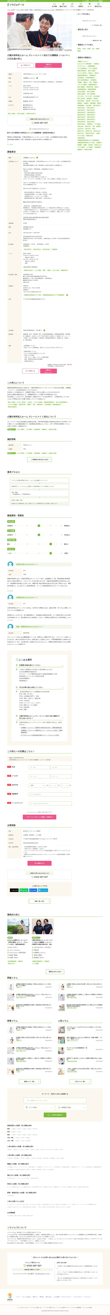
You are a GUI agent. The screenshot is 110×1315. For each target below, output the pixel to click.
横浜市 (32, 1149)
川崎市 (37, 1149)
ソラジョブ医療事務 (76, 1307)
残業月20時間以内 (12, 406)
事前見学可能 (22, 404)
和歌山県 (35, 1134)
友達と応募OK (81, 100)
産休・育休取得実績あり (62, 402)
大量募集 (80, 82)
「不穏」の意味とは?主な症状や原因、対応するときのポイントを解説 (84, 1069)
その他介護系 (51, 1169)
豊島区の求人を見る (55, 971)
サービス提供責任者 (82, 68)
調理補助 (39, 1169)
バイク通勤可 (29, 429)
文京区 (84, 48)
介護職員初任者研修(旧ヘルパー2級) (32, 295)
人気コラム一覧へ (80, 1081)
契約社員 (36, 950)
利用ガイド (35, 1296)
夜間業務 (98, 126)
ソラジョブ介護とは (26, 1296)
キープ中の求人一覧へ (97, 25)
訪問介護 (90, 145)
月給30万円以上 (27, 249)
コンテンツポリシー (78, 1296)
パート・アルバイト (14, 950)
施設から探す (18, 1215)
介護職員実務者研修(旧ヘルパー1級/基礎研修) (53, 295)
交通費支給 (54, 249)
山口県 (22, 1137)
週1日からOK (81, 133)
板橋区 (97, 48)
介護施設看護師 (91, 66)
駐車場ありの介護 (47, 1187)
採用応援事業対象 (82, 89)
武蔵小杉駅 (46, 1158)
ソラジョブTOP (11, 9)
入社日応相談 (96, 96)
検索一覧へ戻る (39, 901)
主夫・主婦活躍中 (91, 94)
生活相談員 (10, 1169)
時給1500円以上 (91, 117)
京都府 (14, 1134)
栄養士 (28, 1169)
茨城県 (14, 1128)
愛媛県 (27, 1137)
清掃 (44, 1169)
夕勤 (93, 126)
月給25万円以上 (37, 249)
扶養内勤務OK (81, 105)
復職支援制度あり (57, 404)
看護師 (85, 145)
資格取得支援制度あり (49, 402)
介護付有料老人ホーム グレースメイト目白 (44, 9)
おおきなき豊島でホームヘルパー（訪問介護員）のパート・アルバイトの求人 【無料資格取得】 (17, 942)
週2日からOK (97, 131)
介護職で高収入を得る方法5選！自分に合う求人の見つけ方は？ (84, 984)
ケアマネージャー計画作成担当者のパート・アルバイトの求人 (40, 735)
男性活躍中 (89, 98)
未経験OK (86, 103)
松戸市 (42, 1149)
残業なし (86, 82)
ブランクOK (80, 96)
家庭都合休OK (64, 270)
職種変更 (101, 1)
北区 (93, 48)
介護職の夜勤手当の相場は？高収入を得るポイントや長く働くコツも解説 (34, 984)
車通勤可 (29, 404)
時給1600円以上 (81, 117)
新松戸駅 (10, 1158)
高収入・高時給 (11, 113)
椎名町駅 (25, 101)
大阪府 (19, 1134)
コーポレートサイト (24, 1307)
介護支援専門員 (81, 138)
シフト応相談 (38, 270)
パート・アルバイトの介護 (23, 1178)
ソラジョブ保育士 (88, 1307)
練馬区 (79, 51)
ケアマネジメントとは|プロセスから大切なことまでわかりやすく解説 (84, 1027)
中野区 (88, 48)
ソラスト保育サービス (50, 1307)
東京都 (26, 9)
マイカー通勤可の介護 (13, 1187)
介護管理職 (57, 1167)
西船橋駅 (17, 1158)
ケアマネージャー (82, 66)
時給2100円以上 (91, 110)
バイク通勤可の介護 (25, 1187)
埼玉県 (19, 1128)
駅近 (34, 404)
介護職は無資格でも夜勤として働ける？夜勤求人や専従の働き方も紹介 (84, 995)
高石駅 (62, 1158)
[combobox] (56, 1100)
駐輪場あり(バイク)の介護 (60, 1187)
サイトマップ (87, 1296)
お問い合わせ (48, 1296)
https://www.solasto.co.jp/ (30, 842)
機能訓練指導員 (97, 1167)
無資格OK (80, 103)
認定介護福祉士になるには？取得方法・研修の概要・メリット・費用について (84, 1038)
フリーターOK (88, 96)
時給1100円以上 (91, 121)
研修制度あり (40, 404)
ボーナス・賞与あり (21, 402)
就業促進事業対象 (92, 89)
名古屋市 (56, 1149)
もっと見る (10, 144)
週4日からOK (81, 131)
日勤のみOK (88, 126)
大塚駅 (11, 957)
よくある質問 (86, 1)
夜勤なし (91, 73)
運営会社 (42, 1296)
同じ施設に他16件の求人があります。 (41, 129)
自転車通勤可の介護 (36, 1187)
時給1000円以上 (81, 124)
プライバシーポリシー (32, 812)
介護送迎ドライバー (76, 1167)
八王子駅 (33, 1158)
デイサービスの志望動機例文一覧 (77, 1048)
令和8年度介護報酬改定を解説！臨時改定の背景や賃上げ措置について (33, 1005)
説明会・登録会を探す (28, 1215)
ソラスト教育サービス (63, 1307)
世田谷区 (15, 1149)
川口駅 (22, 1158)
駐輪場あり (44, 429)
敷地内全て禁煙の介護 (83, 1187)
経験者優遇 (92, 103)
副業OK (99, 103)
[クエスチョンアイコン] (37, 78)
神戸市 (61, 1149)
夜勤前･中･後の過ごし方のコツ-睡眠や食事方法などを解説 (84, 1058)
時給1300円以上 (91, 119)
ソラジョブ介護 (19, 9)
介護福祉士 (96, 63)
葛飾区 (27, 1149)
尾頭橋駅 (53, 1158)
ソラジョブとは (93, 1)
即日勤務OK (93, 80)
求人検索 (10, 1215)
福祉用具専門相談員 (20, 1169)
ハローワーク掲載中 (12, 404)
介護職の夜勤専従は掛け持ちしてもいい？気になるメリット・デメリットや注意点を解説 (34, 995)
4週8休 (49, 270)
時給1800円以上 (81, 114)
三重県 (19, 1131)
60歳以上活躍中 (81, 94)
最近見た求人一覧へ (97, 40)
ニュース (18, 1296)
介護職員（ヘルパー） (29, 78)
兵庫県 (24, 1134)
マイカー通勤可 (20, 429)
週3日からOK (89, 131)
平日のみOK (88, 128)
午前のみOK (80, 126)
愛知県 (14, 1131)
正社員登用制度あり (90, 77)
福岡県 (17, 1140)
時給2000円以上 (82, 112)
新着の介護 (10, 1195)
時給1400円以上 (81, 119)
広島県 (17, 1137)
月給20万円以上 (46, 249)
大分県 (22, 1140)
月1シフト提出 (56, 270)
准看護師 (80, 145)
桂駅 (58, 1158)
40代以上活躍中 (21, 113)
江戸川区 (22, 1149)
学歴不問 (88, 100)
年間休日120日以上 (30, 113)
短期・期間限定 (81, 87)
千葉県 (24, 1128)
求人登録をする (39, 863)
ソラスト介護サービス (37, 1307)
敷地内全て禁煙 (52, 429)
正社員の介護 (11, 1178)
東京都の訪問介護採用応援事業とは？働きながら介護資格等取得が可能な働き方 (84, 1005)
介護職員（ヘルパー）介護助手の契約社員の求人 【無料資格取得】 (41, 727)
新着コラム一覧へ (29, 1081)
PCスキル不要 (95, 100)
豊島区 (31, 9)
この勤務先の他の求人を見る (39, 459)
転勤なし (97, 87)
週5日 (44, 270)
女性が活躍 (88, 105)
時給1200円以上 (81, 121)
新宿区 (79, 48)
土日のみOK (80, 128)
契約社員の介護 (34, 1178)
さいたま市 (49, 1149)
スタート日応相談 (38, 402)
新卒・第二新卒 (81, 98)
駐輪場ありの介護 (72, 1187)
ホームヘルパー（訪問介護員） (85, 63)
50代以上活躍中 (91, 91)
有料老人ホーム (11, 429)
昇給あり (30, 402)
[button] (39, 129)
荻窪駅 (27, 1158)
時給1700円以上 (91, 114)
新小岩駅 (39, 1158)
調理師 (33, 1169)
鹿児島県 (28, 1140)
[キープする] (25, 65)
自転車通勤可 (37, 429)
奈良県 (29, 1134)
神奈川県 (35, 1128)
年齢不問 (96, 98)
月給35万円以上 (97, 105)
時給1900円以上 (91, 112)
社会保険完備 (48, 404)
